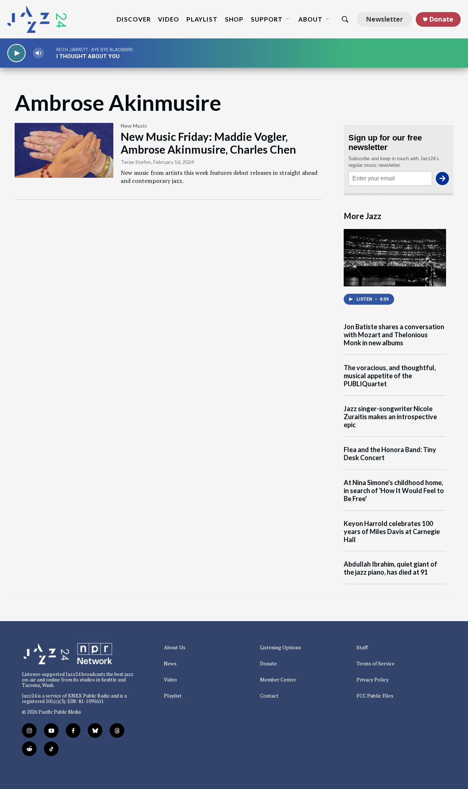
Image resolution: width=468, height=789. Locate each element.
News (170, 663)
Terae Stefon (136, 162)
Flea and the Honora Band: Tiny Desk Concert (390, 454)
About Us (174, 647)
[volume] (38, 53)
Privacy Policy (372, 680)
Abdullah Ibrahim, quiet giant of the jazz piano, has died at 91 (390, 568)
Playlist (202, 19)
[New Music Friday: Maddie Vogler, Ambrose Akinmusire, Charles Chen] (64, 150)
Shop (234, 19)
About (310, 19)
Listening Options (280, 647)
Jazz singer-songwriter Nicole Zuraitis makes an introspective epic (390, 417)
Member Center (278, 680)
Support (267, 19)
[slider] (50, 53)
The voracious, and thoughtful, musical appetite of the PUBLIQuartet (390, 376)
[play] (16, 53)
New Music (134, 126)
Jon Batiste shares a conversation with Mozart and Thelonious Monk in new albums (394, 335)
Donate (441, 19)
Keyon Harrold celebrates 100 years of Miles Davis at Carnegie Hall (392, 532)
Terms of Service (375, 663)
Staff (362, 647)
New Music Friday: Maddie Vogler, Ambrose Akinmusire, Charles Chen (208, 143)
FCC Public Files (374, 696)
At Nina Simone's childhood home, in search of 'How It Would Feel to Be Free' (394, 491)
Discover (134, 19)
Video (168, 19)
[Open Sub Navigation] (288, 19)
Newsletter (384, 19)
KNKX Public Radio (89, 695)
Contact (269, 696)
